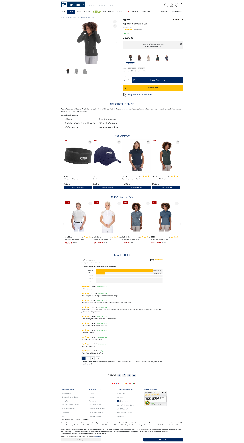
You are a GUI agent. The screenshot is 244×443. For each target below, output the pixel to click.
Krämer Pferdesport (125, 389)
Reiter (62, 17)
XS (125, 70)
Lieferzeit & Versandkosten (70, 397)
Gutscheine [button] (146, 12)
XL (139, 70)
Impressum (120, 416)
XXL (144, 70)
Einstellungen (81, 440)
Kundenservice (95, 389)
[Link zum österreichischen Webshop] (109, 383)
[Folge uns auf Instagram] (119, 375)
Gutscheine (65, 412)
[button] (97, 12)
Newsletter (92, 401)
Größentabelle (132, 68)
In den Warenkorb (136, 187)
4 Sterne (90, 273)
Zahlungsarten (66, 393)
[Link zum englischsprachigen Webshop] (130, 383)
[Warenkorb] (181, 5)
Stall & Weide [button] (108, 12)
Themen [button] (87, 12)
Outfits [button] (119, 12)
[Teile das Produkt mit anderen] (115, 26)
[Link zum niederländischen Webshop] (122, 383)
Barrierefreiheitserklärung (125, 405)
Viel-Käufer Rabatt (95, 405)
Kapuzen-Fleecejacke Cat (87, 17)
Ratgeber (142, 68)
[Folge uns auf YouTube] (134, 375)
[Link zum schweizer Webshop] (113, 383)
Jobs (124, 401)
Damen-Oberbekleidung (72, 17)
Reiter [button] (71, 12)
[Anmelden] (171, 5)
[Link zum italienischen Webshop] (134, 383)
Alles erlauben (163, 440)
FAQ (63, 416)
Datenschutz (97, 436)
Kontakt (91, 393)
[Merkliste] (176, 5)
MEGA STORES (177, 12)
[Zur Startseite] (73, 4)
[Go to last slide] (63, 224)
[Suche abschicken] (166, 5)
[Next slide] (115, 42)
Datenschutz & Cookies (124, 413)
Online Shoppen (68, 389)
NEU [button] (63, 12)
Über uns (119, 397)
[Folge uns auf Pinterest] (129, 375)
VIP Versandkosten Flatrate (70, 405)
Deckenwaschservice (96, 412)
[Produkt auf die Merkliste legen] (115, 21)
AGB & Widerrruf (122, 409)
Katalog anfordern (95, 416)
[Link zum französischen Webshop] (117, 383)
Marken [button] (135, 12)
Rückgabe (65, 401)
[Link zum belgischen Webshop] (126, 383)
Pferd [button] (79, 12)
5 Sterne (90, 270)
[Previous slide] (62, 42)
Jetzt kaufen (153, 87)
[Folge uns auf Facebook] (124, 375)
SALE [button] (127, 12)
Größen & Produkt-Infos (97, 408)
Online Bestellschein (68, 408)
